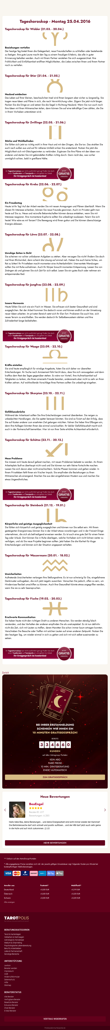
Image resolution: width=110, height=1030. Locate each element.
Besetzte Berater (11, 1002)
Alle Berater (9, 997)
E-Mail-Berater (10, 1011)
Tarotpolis (16, 919)
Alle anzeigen (9, 902)
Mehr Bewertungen (55, 842)
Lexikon (7, 965)
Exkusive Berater (11, 1005)
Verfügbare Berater (12, 999)
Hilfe (6, 982)
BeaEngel (36, 804)
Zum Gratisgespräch (55, 777)
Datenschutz (9, 979)
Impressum (9, 971)
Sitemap (7, 985)
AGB (6, 974)
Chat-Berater (9, 1008)
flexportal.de (60, 1028)
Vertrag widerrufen (55, 1019)
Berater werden (10, 968)
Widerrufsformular (12, 977)
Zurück (5, 672)
